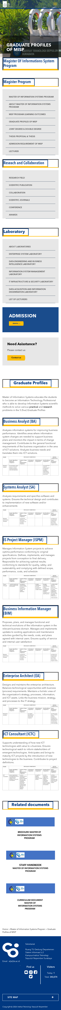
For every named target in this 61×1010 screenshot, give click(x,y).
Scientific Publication (20, 185)
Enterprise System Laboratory (25, 254)
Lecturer (14, 151)
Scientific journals (19, 200)
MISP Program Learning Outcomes (27, 114)
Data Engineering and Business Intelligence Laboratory (25, 263)
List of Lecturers (18, 300)
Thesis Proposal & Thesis (22, 137)
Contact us (16, 358)
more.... (16, 323)
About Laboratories (20, 247)
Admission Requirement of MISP (26, 144)
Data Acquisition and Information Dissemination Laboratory (27, 290)
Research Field (17, 178)
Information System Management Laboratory (27, 273)
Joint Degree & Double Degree (25, 129)
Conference (15, 208)
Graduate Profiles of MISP (23, 122)
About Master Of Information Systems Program (30, 105)
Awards (13, 215)
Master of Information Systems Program (31, 97)
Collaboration (17, 193)
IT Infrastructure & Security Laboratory (31, 282)
